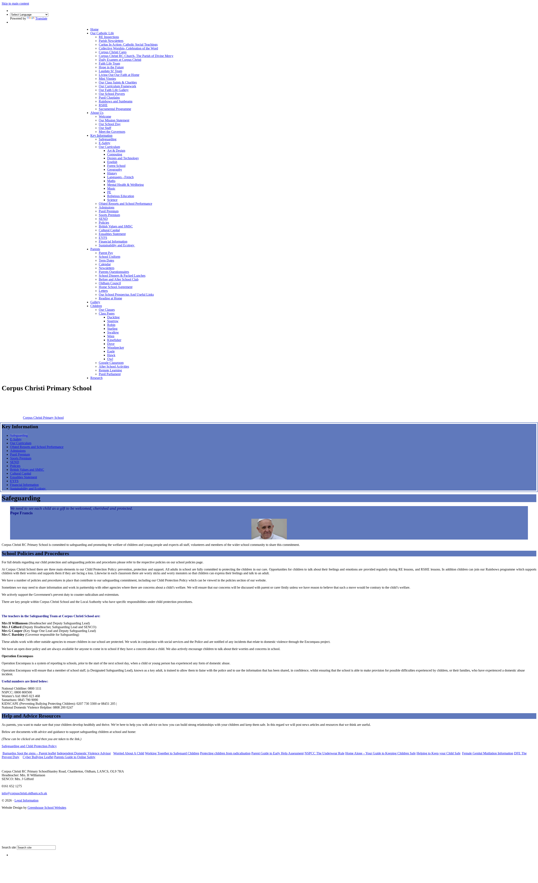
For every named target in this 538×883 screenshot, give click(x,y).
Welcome (105, 116)
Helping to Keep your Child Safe (438, 753)
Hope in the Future (111, 67)
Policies (104, 222)
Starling (112, 328)
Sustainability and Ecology (117, 245)
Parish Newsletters (111, 41)
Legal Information (26, 800)
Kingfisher (114, 340)
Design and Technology (123, 158)
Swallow (113, 332)
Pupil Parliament (110, 374)
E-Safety (104, 143)
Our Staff (105, 128)
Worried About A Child (128, 753)
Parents (95, 249)
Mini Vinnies (107, 78)
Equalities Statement (112, 234)
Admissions (106, 207)
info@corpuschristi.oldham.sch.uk (24, 793)
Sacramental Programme (115, 109)
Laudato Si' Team (110, 71)
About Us (96, 112)
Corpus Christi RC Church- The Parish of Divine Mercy (136, 56)
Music (111, 188)
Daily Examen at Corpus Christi (120, 59)
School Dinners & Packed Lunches (122, 275)
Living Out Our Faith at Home (119, 75)
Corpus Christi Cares (113, 52)
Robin (111, 325)
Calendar (105, 264)
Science (112, 200)
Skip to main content (15, 3)
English (112, 162)
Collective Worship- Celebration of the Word (128, 48)
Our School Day (110, 124)
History (112, 173)
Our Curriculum (109, 147)
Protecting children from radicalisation (225, 753)
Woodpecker (115, 347)
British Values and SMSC (116, 226)
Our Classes (107, 309)
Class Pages (107, 313)
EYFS (103, 237)
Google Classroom (111, 362)
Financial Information (113, 241)
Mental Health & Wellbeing (125, 184)
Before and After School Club (118, 279)
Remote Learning (110, 370)
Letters (103, 291)
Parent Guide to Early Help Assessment (277, 753)
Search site (9, 847)
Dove (111, 344)
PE (109, 192)
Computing (114, 154)
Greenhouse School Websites (47, 807)
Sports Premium (109, 215)
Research (96, 378)
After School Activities (114, 366)
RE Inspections (109, 37)
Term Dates (106, 260)
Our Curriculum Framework (117, 86)
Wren (110, 336)
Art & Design (116, 150)
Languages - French (120, 177)
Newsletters (106, 268)
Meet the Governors (112, 131)
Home (94, 29)
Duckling (113, 317)
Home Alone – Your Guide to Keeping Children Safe (380, 753)
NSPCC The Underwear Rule (324, 753)
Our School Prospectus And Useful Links (126, 294)
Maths (111, 181)
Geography (114, 169)
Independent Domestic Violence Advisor (84, 753)
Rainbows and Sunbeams (115, 101)
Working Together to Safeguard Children (172, 753)
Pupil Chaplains (109, 97)
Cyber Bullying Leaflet (38, 757)
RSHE (103, 105)
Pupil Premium (109, 211)
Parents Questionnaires (114, 272)
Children (96, 306)
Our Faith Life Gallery (114, 90)
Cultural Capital (109, 230)
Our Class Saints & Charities (118, 82)
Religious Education (120, 196)
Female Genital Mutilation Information (487, 753)
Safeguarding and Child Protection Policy (29, 746)
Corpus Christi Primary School (43, 417)
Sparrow (113, 321)
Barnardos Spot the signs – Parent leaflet (29, 753)
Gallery (95, 302)
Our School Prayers (112, 94)
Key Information (101, 135)
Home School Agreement (115, 287)
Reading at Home (110, 298)
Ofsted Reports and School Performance (125, 203)
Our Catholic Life (102, 33)
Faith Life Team (109, 63)
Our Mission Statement (114, 120)
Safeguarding (107, 139)
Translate (41, 18)
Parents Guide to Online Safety (74, 757)
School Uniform (109, 256)
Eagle (111, 351)
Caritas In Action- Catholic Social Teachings (128, 44)
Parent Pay (106, 253)
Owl (110, 359)
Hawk (111, 355)
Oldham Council (110, 283)
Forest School (116, 166)
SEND (103, 219)
